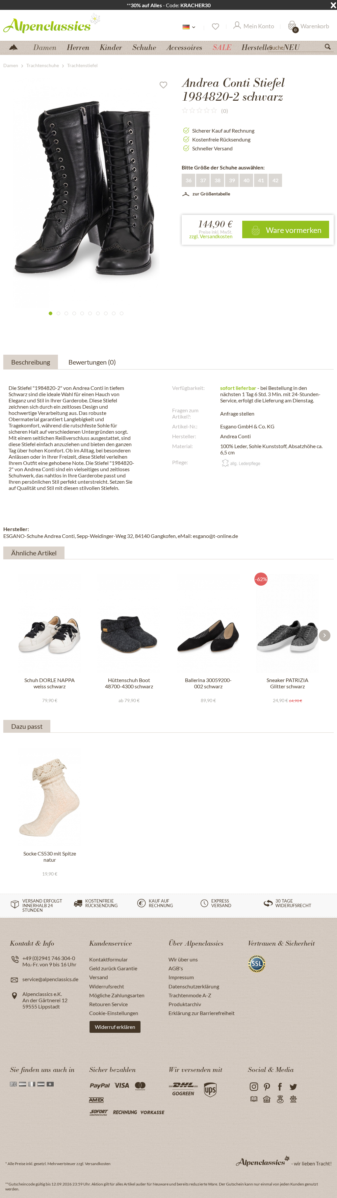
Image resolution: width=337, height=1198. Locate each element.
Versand (98, 977)
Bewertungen (92, 362)
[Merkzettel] (215, 26)
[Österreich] (41, 1084)
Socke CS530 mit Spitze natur (49, 856)
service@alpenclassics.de (50, 979)
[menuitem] (301, 46)
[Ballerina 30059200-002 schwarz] (208, 623)
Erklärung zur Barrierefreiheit (201, 1013)
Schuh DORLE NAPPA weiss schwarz (49, 683)
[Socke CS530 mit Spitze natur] (49, 797)
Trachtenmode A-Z (189, 995)
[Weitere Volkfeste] (293, 1099)
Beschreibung (30, 362)
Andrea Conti (235, 436)
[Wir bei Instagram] (253, 1087)
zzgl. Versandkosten (210, 236)
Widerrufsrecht (106, 986)
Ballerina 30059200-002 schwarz (208, 683)
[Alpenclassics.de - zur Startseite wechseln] (52, 22)
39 (232, 180)
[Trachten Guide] (280, 1099)
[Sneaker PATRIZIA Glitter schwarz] (287, 623)
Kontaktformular (108, 959)
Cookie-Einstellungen (113, 1013)
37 (203, 180)
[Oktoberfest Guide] (266, 1099)
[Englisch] (13, 1084)
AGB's (175, 968)
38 (217, 180)
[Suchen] (330, 48)
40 (246, 180)
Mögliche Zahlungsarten (116, 995)
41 (261, 180)
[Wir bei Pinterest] (266, 1087)
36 (189, 180)
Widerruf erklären (115, 1027)
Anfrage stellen (237, 413)
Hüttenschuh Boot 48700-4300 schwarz (129, 683)
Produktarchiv (184, 1004)
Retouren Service (108, 1004)
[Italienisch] (31, 1084)
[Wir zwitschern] (293, 1087)
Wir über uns (183, 959)
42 (275, 180)
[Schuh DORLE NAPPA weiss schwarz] (49, 623)
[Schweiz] (50, 1084)
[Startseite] (16, 46)
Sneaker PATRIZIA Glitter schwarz (287, 683)
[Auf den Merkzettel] (165, 86)
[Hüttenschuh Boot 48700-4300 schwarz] (128, 623)
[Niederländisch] (22, 1084)
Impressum (181, 977)
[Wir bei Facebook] (280, 1087)
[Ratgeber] (253, 1099)
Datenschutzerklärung (193, 986)
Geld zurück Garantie (113, 968)
